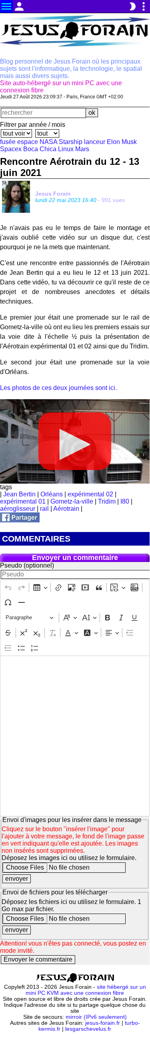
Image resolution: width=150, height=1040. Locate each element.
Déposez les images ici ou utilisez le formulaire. (69, 857)
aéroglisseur (17, 508)
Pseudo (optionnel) (27, 565)
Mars (82, 149)
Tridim (107, 501)
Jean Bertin (19, 494)
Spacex (11, 149)
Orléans (51, 494)
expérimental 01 (23, 501)
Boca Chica (39, 149)
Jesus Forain (53, 193)
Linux (66, 149)
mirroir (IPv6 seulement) (96, 1017)
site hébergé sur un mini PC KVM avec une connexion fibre (86, 990)
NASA (48, 141)
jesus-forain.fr (102, 1023)
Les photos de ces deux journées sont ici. (58, 387)
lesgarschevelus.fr (88, 1029)
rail (44, 508)
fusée (8, 141)
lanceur (94, 141)
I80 (124, 501)
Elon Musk (122, 141)
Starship (70, 141)
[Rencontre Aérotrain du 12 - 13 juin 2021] (20, 520)
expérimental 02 (90, 494)
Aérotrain (66, 508)
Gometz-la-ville (71, 501)
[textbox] (75, 736)
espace (27, 141)
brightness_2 (132, 6)
